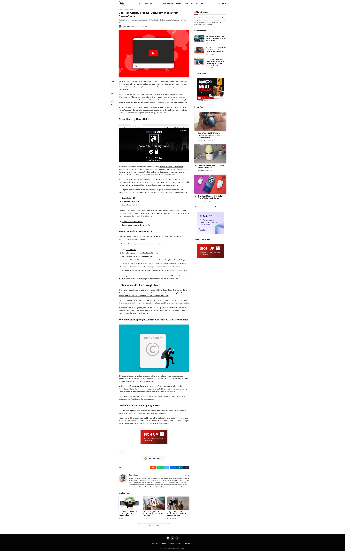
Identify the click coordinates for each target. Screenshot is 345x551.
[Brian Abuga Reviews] (122, 3)
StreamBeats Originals (162, 213)
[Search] (223, 3)
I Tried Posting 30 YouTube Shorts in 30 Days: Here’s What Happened (153, 513)
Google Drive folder (145, 256)
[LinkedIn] (112, 93)
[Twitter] (112, 89)
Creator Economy (168, 3)
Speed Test (194, 3)
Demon (131, 213)
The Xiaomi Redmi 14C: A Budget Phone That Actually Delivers (210, 197)
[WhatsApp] (112, 100)
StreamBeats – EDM (129, 198)
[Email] (112, 104)
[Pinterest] (112, 97)
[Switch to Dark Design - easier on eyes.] (220, 3)
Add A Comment (154, 525)
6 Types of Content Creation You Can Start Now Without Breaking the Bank (177, 513)
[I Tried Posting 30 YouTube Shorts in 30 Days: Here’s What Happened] (154, 503)
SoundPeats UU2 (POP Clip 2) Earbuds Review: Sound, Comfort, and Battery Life (216, 50)
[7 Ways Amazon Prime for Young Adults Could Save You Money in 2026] (199, 38)
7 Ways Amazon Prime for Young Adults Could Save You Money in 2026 (216, 38)
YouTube (121, 451)
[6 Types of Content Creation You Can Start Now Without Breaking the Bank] (178, 503)
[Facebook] (112, 85)
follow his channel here (166, 421)
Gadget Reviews (149, 3)
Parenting (179, 3)
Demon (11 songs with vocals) (132, 222)
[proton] (210, 233)
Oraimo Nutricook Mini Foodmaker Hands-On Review (211, 167)
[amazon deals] (210, 101)
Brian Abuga (127, 26)
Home (140, 3)
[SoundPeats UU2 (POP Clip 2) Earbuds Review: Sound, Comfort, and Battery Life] (199, 50)
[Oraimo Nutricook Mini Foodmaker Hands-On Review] (210, 153)
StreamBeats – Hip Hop (130, 201)
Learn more (209, 24)
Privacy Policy (190, 543)
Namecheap (181, 548)
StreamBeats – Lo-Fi (129, 205)
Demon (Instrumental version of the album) (137, 225)
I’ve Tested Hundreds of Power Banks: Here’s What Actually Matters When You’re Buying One (215, 62)
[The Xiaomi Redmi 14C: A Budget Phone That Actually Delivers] (210, 184)
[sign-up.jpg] (154, 443)
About (164, 543)
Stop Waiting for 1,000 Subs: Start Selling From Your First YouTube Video (128, 513)
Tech (158, 3)
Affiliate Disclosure (176, 543)
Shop (186, 3)
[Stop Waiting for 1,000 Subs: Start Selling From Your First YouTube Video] (130, 503)
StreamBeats (123, 90)
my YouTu (178, 293)
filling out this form (137, 386)
